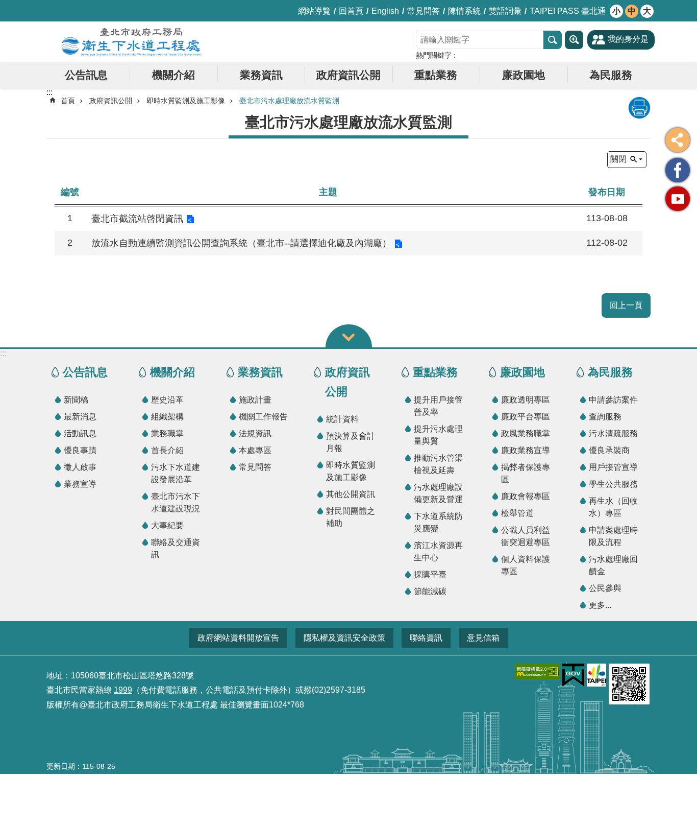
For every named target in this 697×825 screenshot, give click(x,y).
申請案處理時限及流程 (613, 536)
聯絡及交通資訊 (175, 548)
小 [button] (616, 11)
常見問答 (423, 11)
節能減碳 (430, 591)
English (385, 11)
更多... (600, 605)
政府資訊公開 (348, 75)
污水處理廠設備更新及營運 (438, 493)
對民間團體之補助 (350, 517)
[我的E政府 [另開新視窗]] (573, 675)
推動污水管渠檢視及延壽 (438, 464)
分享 (677, 140)
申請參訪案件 (613, 399)
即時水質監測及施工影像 (185, 101)
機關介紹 (173, 75)
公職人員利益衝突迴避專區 (525, 536)
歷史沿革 (167, 399)
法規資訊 (255, 433)
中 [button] (632, 11)
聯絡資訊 (426, 637)
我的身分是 (628, 39)
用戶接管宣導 (613, 467)
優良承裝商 (609, 450)
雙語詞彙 (505, 11)
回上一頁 (626, 305)
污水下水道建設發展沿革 (175, 473)
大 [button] (647, 11)
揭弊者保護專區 (525, 473)
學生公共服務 (613, 484)
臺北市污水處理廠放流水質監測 (289, 101)
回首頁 (351, 11)
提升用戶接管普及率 (438, 405)
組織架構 (167, 416)
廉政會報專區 (525, 496)
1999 (123, 690)
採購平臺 (430, 574)
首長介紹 (167, 450)
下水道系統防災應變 (438, 522)
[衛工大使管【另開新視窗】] (677, 170)
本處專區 (255, 450)
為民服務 (610, 75)
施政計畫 (255, 399)
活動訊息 (80, 433)
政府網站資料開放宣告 (238, 637)
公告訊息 (86, 75)
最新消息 (80, 416)
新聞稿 (76, 399)
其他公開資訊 (350, 494)
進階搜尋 (574, 40)
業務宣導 (80, 484)
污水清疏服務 (613, 433)
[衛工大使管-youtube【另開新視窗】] (677, 198)
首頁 (68, 101)
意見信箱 (483, 637)
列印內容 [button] (639, 108)
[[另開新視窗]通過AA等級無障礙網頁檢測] (537, 671)
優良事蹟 (80, 450)
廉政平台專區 (525, 416)
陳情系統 (464, 11)
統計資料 (342, 419)
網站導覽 (314, 11)
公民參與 (605, 588)
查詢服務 (605, 416)
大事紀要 (167, 525)
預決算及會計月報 (350, 442)
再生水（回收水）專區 (613, 507)
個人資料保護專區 (525, 565)
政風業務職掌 (525, 433)
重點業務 (435, 75)
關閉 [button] (618, 159)
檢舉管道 (517, 513)
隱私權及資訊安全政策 (344, 637)
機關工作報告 (263, 416)
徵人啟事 (80, 467)
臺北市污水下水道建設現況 (175, 502)
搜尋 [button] (552, 40)
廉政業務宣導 (525, 450)
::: (3, 353)
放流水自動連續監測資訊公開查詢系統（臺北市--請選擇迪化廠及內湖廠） (241, 243)
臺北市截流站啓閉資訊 (137, 219)
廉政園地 (523, 75)
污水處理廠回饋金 (613, 565)
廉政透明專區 (525, 399)
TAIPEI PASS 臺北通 (568, 11)
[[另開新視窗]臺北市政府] (596, 675)
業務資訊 (261, 75)
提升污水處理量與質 (438, 435)
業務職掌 (167, 433)
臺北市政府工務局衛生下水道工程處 (131, 41)
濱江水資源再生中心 (438, 551)
